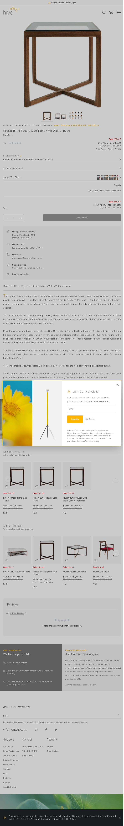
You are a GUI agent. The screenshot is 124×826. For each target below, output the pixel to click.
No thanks (90, 419)
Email (71, 408)
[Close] (118, 385)
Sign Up (75, 419)
